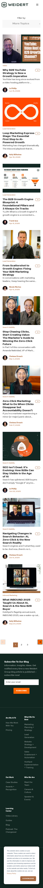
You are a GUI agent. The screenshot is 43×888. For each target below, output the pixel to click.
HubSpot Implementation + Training (31, 765)
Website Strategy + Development (30, 745)
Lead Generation (29, 736)
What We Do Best (29, 718)
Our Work (10, 777)
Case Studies (11, 782)
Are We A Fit (11, 718)
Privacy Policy (11, 873)
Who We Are (29, 777)
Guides (9, 820)
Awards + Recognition (11, 788)
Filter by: (21, 18)
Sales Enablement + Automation (30, 755)
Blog (8, 825)
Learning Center (9, 810)
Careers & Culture (28, 791)
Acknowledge (28, 878)
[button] (37, 4)
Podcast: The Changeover (11, 830)
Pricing (9, 730)
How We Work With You (12, 724)
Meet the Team (28, 783)
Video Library (12, 816)
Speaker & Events (29, 798)
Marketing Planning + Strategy (29, 727)
